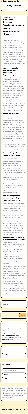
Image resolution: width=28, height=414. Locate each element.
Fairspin (4, 393)
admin (6, 17)
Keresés (22, 315)
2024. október (8, 354)
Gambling (10, 19)
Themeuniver (17, 411)
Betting (5, 19)
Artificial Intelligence (10, 370)
